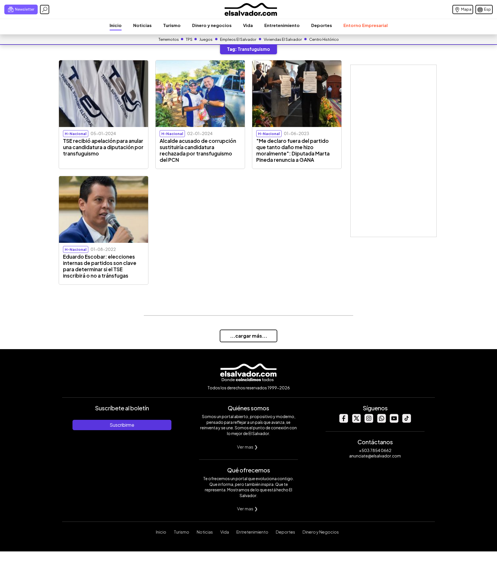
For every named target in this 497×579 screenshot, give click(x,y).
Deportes (321, 25)
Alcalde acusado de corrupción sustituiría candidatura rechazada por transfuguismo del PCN (198, 150)
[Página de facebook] (343, 421)
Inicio (116, 25)
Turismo (172, 25)
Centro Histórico (324, 39)
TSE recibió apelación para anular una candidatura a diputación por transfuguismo (103, 147)
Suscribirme (122, 425)
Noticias (142, 25)
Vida (248, 25)
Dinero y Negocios (321, 531)
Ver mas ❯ (247, 446)
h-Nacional (76, 133)
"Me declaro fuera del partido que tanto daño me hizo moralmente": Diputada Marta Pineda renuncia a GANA (293, 150)
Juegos (206, 39)
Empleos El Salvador (238, 39)
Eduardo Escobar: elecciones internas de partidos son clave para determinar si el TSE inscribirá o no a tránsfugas (99, 266)
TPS (189, 39)
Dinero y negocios (212, 25)
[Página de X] (356, 421)
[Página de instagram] (368, 421)
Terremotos (168, 39)
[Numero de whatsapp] (381, 421)
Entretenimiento (282, 25)
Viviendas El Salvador (283, 39)
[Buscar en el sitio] (44, 9)
